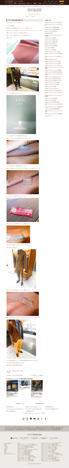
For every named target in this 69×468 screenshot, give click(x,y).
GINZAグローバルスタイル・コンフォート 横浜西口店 (53, 61)
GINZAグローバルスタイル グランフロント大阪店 (52, 82)
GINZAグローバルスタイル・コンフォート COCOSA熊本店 (53, 113)
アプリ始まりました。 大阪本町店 (37, 375)
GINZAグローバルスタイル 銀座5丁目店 (51, 43)
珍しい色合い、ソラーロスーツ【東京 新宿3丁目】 (15, 375)
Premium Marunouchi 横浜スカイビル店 (51, 59)
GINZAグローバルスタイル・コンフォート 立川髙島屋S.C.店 (53, 54)
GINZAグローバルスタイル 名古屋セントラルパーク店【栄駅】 (49, 446)
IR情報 (49, 1)
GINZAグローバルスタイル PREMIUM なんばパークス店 (53, 80)
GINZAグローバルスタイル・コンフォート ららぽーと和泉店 (53, 93)
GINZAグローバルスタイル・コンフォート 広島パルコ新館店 (53, 104)
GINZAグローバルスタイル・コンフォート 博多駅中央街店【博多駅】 (50, 459)
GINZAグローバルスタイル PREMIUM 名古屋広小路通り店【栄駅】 (49, 444)
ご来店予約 (61, 3)
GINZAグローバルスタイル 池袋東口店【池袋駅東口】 (24, 454)
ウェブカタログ (6, 447)
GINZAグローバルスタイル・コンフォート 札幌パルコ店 (53, 22)
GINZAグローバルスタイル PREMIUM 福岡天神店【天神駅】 (48, 458)
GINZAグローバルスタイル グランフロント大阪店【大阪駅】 (48, 449)
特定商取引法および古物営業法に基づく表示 (9, 453)
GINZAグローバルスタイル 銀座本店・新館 (51, 41)
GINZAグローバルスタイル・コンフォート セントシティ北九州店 (53, 111)
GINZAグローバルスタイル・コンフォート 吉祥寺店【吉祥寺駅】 (26, 455)
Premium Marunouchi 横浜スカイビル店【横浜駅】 (24, 458)
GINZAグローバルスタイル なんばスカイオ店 (51, 88)
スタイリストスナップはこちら (34, 13)
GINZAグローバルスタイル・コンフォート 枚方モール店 (53, 90)
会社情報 (45, 1)
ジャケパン (8, 372)
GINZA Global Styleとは (22, 3)
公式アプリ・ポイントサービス (53, 3)
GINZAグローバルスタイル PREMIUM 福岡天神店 (52, 108)
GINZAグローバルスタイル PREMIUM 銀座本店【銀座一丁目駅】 (26, 445)
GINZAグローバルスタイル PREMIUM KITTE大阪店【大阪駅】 (49, 447)
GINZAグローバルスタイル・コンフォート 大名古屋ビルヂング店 (53, 74)
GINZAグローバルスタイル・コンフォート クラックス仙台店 (53, 25)
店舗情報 (35, 3)
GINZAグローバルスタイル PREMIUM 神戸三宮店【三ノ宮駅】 (49, 456)
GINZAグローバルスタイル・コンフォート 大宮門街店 (53, 63)
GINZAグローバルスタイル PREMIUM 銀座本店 (52, 27)
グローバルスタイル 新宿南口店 (49, 47)
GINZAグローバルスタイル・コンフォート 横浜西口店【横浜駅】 (26, 459)
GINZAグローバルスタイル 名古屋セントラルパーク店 (53, 76)
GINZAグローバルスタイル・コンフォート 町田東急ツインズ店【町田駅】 (27, 457)
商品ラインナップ (29, 3)
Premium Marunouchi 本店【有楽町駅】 (22, 448)
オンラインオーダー (48, 115)
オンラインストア (45, 3)
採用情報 (52, 1)
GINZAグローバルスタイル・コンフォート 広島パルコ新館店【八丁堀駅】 (50, 457)
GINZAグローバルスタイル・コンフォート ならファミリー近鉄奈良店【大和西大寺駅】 (52, 454)
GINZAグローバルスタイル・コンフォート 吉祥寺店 (52, 51)
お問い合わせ (56, 1)
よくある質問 (6, 446)
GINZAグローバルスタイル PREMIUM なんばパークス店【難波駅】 (49, 448)
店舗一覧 (5, 444)
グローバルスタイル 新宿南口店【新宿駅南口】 (23, 453)
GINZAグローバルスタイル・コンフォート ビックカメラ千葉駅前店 (53, 67)
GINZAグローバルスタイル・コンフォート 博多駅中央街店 (53, 106)
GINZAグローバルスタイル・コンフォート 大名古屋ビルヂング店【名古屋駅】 (51, 445)
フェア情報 (39, 3)
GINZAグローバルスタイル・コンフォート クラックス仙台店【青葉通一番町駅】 (28, 444)
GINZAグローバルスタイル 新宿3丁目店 (51, 31)
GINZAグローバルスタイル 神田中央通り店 (51, 45)
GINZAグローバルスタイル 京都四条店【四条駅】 (47, 455)
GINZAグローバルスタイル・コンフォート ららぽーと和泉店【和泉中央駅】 (50, 453)
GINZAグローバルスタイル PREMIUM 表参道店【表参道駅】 (25, 446)
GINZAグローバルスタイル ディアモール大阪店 (52, 84)
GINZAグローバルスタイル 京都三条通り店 (51, 98)
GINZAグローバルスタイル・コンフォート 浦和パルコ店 (53, 65)
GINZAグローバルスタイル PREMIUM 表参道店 (52, 29)
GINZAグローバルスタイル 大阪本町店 (50, 86)
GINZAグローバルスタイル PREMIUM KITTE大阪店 (52, 78)
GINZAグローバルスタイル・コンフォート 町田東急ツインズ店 (53, 57)
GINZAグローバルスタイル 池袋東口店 (50, 49)
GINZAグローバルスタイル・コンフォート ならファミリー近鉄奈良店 (53, 96)
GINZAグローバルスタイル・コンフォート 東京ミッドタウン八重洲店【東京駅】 (28, 449)
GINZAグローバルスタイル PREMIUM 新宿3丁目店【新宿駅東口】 (26, 447)
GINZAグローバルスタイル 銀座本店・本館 (51, 39)
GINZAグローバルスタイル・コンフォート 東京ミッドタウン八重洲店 (53, 35)
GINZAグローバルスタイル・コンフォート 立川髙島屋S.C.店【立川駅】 (26, 456)
